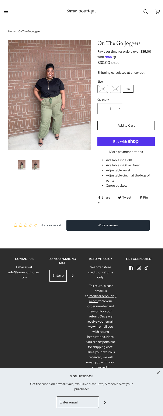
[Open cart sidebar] (157, 11)
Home (11, 31)
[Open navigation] (6, 11)
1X (102, 88)
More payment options (126, 152)
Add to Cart (126, 125)
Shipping (104, 73)
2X (115, 88)
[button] (21, 165)
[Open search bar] (145, 11)
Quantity (103, 99)
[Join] (72, 276)
